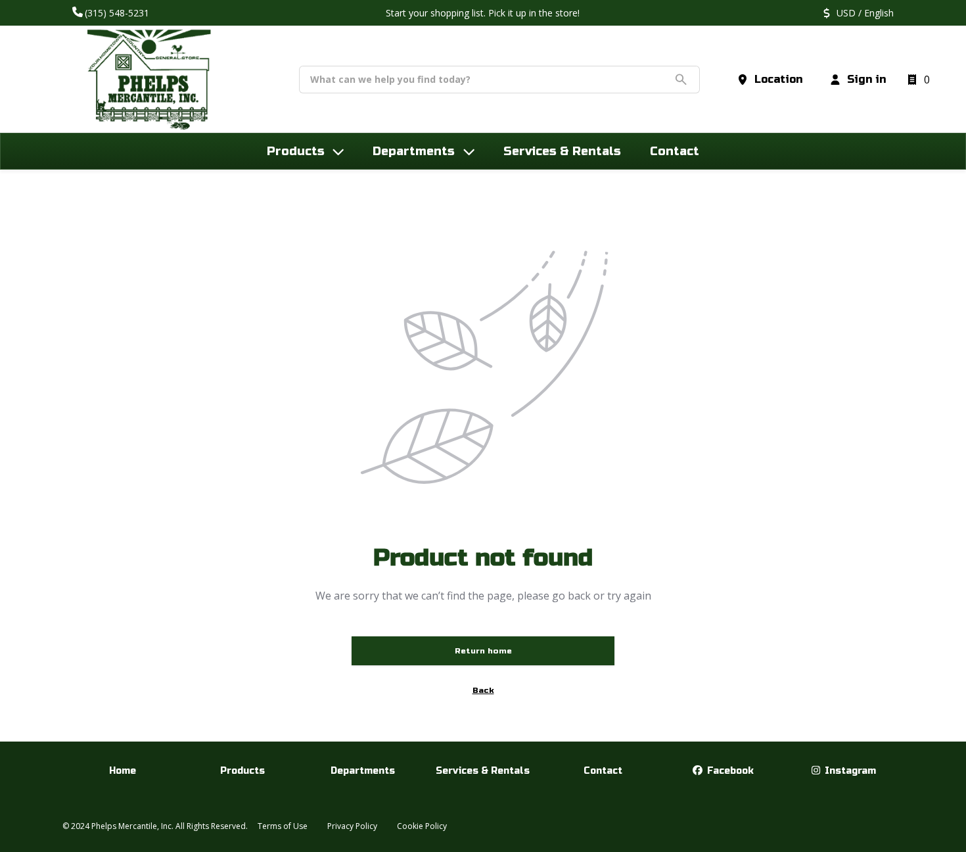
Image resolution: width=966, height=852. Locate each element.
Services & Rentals (483, 770)
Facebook (729, 770)
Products (242, 770)
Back (483, 690)
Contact (603, 770)
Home (122, 770)
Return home (483, 650)
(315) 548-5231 (118, 13)
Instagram (849, 770)
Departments (363, 770)
